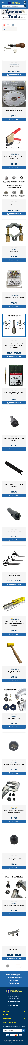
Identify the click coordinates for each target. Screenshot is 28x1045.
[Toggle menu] (4, 3)
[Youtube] (8, 1005)
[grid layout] (4, 25)
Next (17, 966)
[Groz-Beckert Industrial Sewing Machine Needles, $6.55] (14, 375)
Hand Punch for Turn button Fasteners (14, 485)
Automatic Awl (14, 66)
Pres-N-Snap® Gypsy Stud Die (14, 764)
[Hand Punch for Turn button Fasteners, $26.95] (14, 468)
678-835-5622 (14, 1001)
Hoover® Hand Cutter (14, 531)
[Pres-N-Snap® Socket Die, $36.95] (14, 840)
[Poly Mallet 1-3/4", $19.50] (14, 653)
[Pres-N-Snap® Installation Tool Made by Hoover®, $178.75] (14, 792)
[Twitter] (14, 1005)
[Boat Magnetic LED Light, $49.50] (14, 94)
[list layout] (8, 25)
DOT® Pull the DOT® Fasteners (14, 205)
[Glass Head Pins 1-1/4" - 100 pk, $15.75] (14, 279)
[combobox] (13, 6)
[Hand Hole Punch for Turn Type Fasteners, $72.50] (14, 422)
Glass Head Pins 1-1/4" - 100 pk (14, 298)
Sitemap (21, 1042)
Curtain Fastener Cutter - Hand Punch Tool (14, 158)
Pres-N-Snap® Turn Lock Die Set (14, 905)
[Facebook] (11, 1005)
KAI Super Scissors (14, 575)
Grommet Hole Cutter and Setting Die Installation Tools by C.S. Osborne (14, 346)
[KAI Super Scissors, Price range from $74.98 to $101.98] (14, 559)
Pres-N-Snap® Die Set (14, 718)
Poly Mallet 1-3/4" (14, 672)
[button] (14, 18)
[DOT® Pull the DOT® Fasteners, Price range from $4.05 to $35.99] (14, 186)
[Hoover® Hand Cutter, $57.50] (14, 514)
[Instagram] (19, 1005)
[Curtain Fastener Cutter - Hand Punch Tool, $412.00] (14, 138)
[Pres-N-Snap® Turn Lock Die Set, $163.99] (14, 886)
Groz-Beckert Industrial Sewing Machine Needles (14, 393)
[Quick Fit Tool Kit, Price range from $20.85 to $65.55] (14, 933)
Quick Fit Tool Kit (14, 950)
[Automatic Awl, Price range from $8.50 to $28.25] (14, 47)
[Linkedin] (17, 1005)
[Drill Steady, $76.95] (14, 233)
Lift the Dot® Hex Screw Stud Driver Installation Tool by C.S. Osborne (14, 623)
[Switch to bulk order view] (12, 25)
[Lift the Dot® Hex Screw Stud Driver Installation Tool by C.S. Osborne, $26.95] (14, 603)
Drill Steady (14, 251)
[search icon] (25, 6)
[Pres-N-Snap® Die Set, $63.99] (14, 699)
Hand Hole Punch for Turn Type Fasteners (14, 439)
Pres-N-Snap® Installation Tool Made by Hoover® (14, 812)
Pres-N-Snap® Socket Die (14, 859)
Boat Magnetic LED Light (14, 110)
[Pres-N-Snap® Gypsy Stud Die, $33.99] (14, 746)
